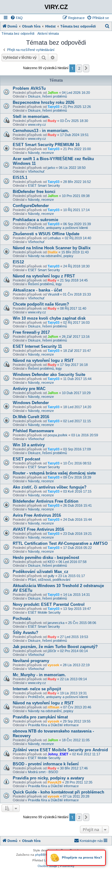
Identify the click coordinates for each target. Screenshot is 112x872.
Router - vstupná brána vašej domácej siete (54, 473)
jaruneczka (56, 623)
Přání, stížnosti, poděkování (49, 579)
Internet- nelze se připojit (37, 689)
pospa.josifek (58, 435)
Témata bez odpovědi (18, 33)
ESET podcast (26, 459)
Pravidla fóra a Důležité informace (53, 725)
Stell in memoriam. (31, 116)
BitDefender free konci (34, 191)
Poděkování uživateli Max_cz (40, 571)
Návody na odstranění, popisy (50, 256)
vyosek (53, 665)
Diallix (53, 252)
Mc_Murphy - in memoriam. (39, 674)
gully (51, 576)
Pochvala (21, 618)
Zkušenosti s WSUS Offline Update (46, 233)
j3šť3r (52, 651)
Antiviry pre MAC (29, 388)
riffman (53, 707)
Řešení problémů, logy (45, 284)
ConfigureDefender (31, 205)
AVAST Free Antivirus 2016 (38, 529)
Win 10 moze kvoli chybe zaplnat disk (49, 318)
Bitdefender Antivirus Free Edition (45, 501)
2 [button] (79, 68)
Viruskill (53, 294)
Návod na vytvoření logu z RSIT (43, 360)
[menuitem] (16, 18)
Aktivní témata (48, 33)
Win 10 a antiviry (29, 445)
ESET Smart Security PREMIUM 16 (46, 144)
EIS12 (18, 262)
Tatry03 (53, 107)
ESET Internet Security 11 (37, 346)
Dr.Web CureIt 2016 (31, 416)
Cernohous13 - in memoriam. (41, 130)
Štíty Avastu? (25, 632)
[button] (86, 68)
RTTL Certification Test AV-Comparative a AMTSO (60, 543)
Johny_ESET (58, 754)
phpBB (40, 854)
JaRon (53, 92)
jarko (51, 168)
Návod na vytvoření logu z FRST (44, 276)
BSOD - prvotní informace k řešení (46, 764)
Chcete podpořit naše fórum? (41, 304)
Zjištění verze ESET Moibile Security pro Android (60, 750)
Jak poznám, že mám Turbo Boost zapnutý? (55, 646)
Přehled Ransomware (33, 430)
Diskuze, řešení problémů (47, 96)
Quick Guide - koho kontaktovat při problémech (58, 792)
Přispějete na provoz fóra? (81, 857)
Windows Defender (31, 402)
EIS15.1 (20, 177)
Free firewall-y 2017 (31, 332)
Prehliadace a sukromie (35, 219)
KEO (51, 562)
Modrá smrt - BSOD (43, 772)
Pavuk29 (54, 782)
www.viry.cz (37, 124)
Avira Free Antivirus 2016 (37, 515)
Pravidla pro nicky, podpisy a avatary (48, 778)
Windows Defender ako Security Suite (49, 374)
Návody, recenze (41, 153)
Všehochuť (36, 171)
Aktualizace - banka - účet (37, 290)
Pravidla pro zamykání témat (40, 717)
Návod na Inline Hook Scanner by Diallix (52, 248)
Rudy (52, 121)
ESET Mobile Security (44, 612)
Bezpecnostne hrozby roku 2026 (43, 102)
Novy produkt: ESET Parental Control (49, 604)
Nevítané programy (31, 660)
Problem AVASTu (29, 88)
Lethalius (54, 238)
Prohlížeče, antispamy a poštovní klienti (58, 228)
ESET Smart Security (44, 185)
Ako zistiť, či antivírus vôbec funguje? (49, 487)
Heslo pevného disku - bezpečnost (46, 557)
